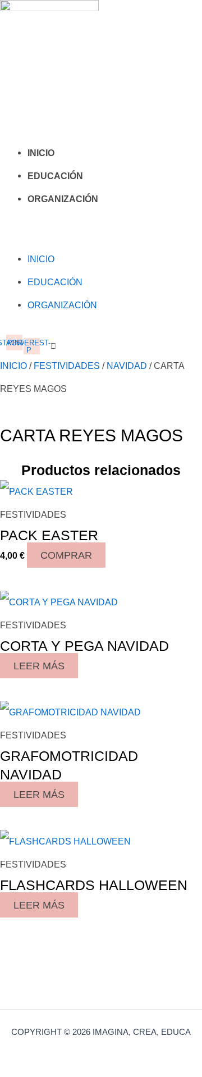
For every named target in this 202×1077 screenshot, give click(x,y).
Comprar (66, 555)
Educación (55, 176)
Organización (62, 199)
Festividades (67, 365)
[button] (21, 236)
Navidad (127, 365)
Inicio (40, 153)
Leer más (39, 666)
